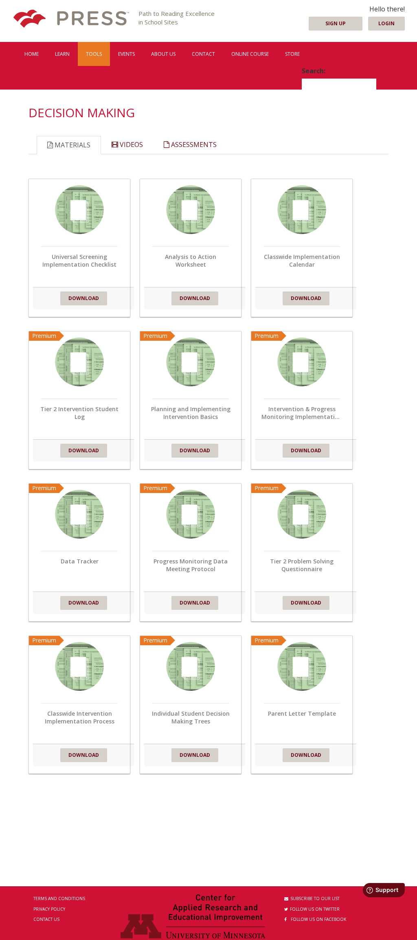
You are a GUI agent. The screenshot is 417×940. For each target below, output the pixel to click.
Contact (203, 53)
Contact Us (46, 919)
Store (292, 53)
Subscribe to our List (315, 898)
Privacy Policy (49, 909)
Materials (71, 144)
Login (386, 23)
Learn (62, 53)
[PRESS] (71, 19)
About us (163, 53)
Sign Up (335, 23)
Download (83, 298)
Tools (94, 53)
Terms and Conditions (59, 898)
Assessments (193, 144)
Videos (130, 144)
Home (31, 53)
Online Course (250, 53)
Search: (313, 70)
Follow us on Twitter (315, 909)
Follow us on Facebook (318, 919)
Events (126, 53)
